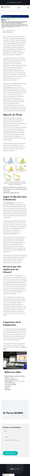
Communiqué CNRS (10, 383)
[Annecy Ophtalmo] (5, 7)
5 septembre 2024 (10, 30)
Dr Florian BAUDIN (8, 32)
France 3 (7, 388)
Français (6, 474)
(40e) (14, 43)
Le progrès (7, 386)
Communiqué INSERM (10, 384)
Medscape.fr (8, 389)
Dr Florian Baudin (9, 203)
